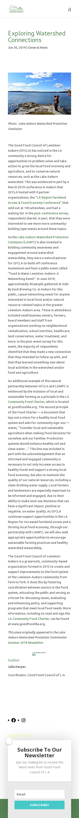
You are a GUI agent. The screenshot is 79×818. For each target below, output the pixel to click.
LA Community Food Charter (28, 619)
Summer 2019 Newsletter (25, 642)
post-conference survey (51, 213)
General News (38, 47)
